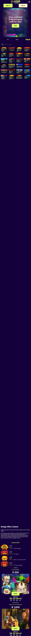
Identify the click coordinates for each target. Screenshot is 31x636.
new (17, 39)
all (8, 39)
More (15, 593)
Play (15, 25)
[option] (15, 22)
